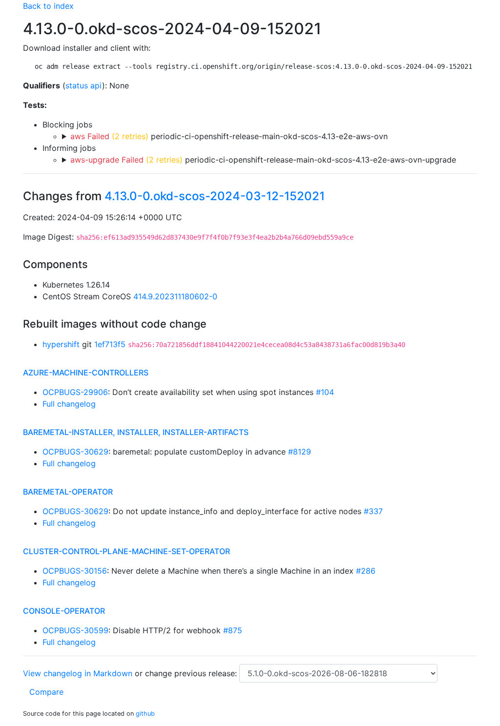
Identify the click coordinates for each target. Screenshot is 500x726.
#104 (325, 392)
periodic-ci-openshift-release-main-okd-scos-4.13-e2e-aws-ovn (229, 136)
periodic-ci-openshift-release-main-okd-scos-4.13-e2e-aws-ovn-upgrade (263, 160)
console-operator (64, 611)
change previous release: (192, 673)
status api (83, 85)
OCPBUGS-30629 (75, 451)
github (145, 713)
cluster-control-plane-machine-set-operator (126, 551)
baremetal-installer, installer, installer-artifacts (136, 432)
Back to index (48, 6)
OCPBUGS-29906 (75, 392)
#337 (373, 511)
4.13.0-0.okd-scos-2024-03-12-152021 (214, 196)
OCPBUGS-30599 (75, 630)
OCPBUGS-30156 (74, 571)
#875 (232, 630)
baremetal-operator (68, 492)
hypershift (61, 344)
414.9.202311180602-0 (175, 296)
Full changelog (69, 404)
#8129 (299, 451)
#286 (365, 571)
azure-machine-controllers (85, 372)
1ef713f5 (109, 344)
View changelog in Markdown (77, 673)
